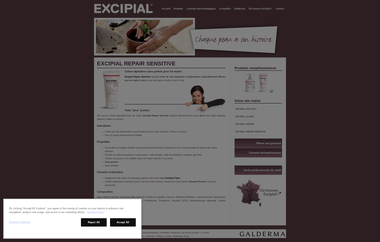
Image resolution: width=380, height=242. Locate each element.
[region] (72, 219)
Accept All (123, 222)
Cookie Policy (95, 212)
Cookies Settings (19, 222)
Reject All (94, 222)
